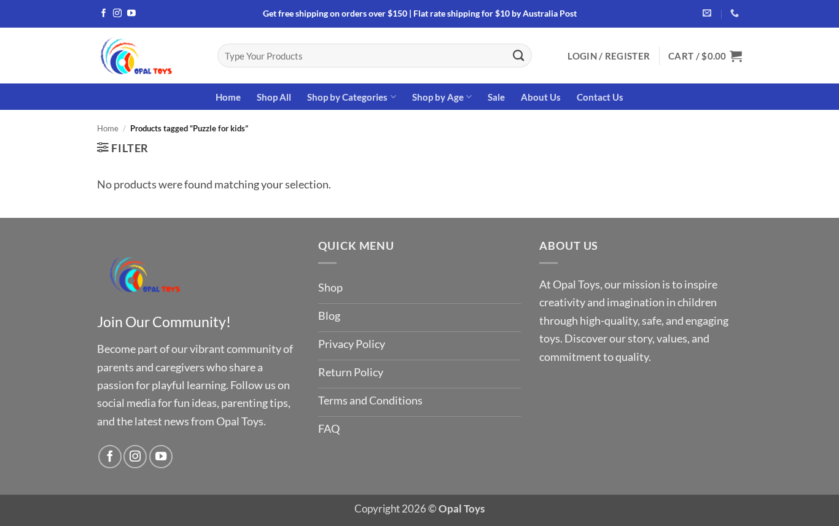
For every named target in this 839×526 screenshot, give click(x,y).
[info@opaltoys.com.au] (708, 13)
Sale (496, 96)
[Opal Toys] (145, 274)
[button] (609, 56)
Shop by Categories (347, 96)
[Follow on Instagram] (117, 13)
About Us (541, 96)
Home (228, 96)
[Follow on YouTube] (131, 13)
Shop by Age (438, 96)
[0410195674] (736, 13)
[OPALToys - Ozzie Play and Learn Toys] (148, 55)
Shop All (274, 96)
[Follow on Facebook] (104, 13)
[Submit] (519, 55)
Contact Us (600, 96)
